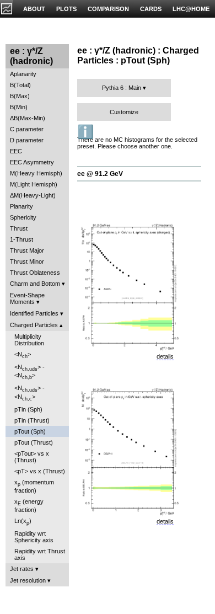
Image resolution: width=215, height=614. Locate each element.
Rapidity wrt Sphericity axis (33, 536)
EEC (16, 151)
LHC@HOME (191, 9)
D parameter (27, 140)
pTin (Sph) (28, 409)
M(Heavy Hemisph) (36, 173)
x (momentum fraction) (34, 486)
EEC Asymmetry (32, 162)
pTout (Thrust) (33, 442)
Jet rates (22, 568)
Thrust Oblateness (35, 272)
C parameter (27, 129)
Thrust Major (27, 250)
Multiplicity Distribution (29, 339)
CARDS (151, 9)
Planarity (21, 206)
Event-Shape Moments (27, 298)
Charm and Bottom (35, 283)
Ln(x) (22, 521)
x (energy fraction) (29, 505)
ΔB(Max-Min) (27, 118)
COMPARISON (108, 9)
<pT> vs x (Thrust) (39, 471)
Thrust (19, 228)
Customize (124, 112)
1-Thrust (21, 239)
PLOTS (66, 9)
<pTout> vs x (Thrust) (31, 456)
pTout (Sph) (30, 431)
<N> (22, 355)
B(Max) (20, 96)
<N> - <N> (29, 372)
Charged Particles (34, 325)
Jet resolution (28, 580)
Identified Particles (34, 313)
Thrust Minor (27, 261)
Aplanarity (23, 74)
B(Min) (19, 107)
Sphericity (23, 217)
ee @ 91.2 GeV (100, 174)
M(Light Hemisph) (33, 184)
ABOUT (34, 9)
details (165, 356)
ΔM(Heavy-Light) (33, 195)
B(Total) (20, 85)
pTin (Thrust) (32, 420)
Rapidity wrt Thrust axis (39, 554)
